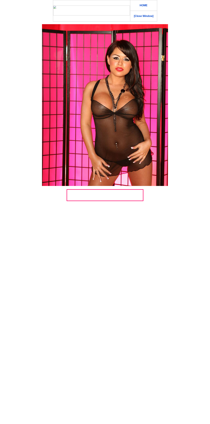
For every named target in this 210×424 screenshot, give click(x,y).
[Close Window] (143, 16)
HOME (143, 5)
